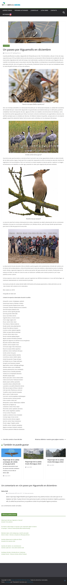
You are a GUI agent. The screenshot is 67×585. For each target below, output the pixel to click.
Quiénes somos (7, 10)
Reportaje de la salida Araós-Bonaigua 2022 (55, 461)
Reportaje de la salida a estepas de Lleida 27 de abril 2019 (11, 466)
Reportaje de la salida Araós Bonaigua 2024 (33, 463)
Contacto (54, 10)
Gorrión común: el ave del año (12, 439)
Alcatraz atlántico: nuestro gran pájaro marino (49, 439)
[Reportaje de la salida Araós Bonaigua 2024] (33, 450)
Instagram (6, 14)
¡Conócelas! (34, 10)
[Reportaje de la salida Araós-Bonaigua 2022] (56, 450)
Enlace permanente (29, 493)
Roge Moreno (18, 53)
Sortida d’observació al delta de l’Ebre (11, 540)
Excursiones (6, 45)
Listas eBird (44, 10)
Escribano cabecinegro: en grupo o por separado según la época (19, 527)
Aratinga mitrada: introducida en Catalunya (14, 553)
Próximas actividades (21, 10)
